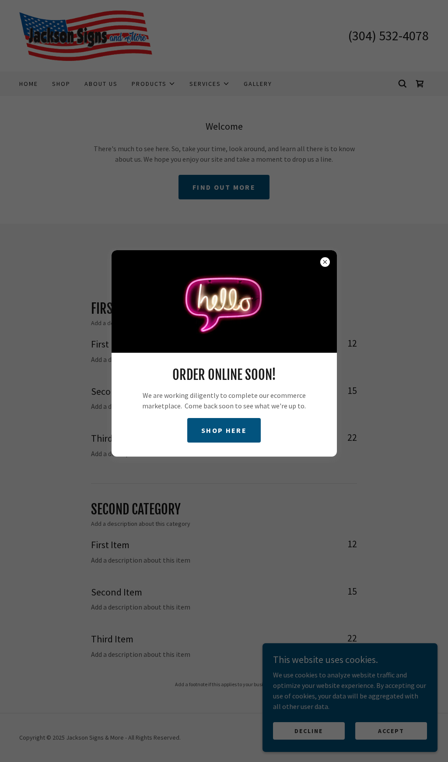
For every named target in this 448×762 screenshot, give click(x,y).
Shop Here (224, 430)
